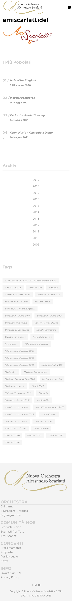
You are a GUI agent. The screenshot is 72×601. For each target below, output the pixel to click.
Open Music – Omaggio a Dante (31, 132)
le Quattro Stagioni (23, 80)
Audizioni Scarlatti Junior (17, 295)
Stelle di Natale (41, 428)
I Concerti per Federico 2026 (19, 365)
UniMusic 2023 (56, 435)
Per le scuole (9, 556)
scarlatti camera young (16, 407)
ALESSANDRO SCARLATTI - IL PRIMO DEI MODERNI (31, 281)
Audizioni (53, 288)
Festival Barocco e (42, 337)
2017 (36, 193)
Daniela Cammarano (46, 330)
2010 (36, 238)
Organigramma (11, 515)
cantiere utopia (42, 302)
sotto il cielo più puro (15, 428)
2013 (36, 218)
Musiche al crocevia (14, 386)
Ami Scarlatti (9, 536)
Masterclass (11, 372)
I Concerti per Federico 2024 (19, 351)
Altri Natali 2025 (13, 288)
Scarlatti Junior (48, 414)
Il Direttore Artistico (14, 511)
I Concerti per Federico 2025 (19, 358)
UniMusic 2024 (12, 442)
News (4, 561)
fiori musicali (11, 344)
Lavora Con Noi (11, 573)
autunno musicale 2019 (16, 302)
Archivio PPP (35, 288)
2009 (36, 244)
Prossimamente (11, 548)
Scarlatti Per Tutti (43, 421)
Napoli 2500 (38, 386)
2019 (36, 180)
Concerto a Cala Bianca (46, 323)
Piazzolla (43, 393)
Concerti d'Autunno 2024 (49, 316)
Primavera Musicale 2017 (17, 400)
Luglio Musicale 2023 (52, 365)
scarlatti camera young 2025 (49, 407)
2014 (36, 212)
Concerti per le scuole (16, 323)
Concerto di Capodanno (17, 330)
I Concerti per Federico (36, 344)
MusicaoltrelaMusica (52, 379)
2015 (36, 206)
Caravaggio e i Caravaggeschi (20, 309)
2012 (36, 225)
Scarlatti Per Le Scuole (16, 421)
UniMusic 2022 (34, 435)
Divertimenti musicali (15, 337)
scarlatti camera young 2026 (19, 414)
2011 (36, 231)
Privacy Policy (10, 577)
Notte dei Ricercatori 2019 (18, 393)
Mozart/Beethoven (22, 98)
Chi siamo (7, 506)
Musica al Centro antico (35, 372)
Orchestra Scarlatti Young (27, 115)
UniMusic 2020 (12, 435)
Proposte (7, 552)
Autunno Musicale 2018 (49, 295)
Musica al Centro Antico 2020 (20, 379)
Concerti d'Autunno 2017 (17, 316)
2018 (36, 186)
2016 (36, 199)
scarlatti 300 (43, 400)
